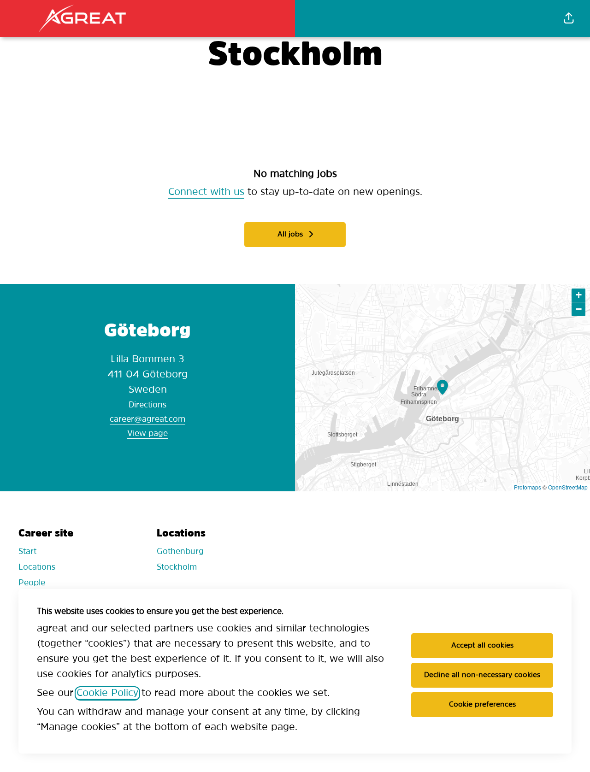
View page (147, 434)
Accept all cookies (482, 645)
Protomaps (527, 487)
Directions (147, 405)
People (31, 583)
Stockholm (177, 568)
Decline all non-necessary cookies (482, 675)
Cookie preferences (482, 704)
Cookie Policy (107, 693)
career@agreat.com (147, 420)
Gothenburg (180, 552)
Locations (36, 568)
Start (27, 552)
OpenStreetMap (568, 487)
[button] (569, 18)
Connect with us (206, 192)
